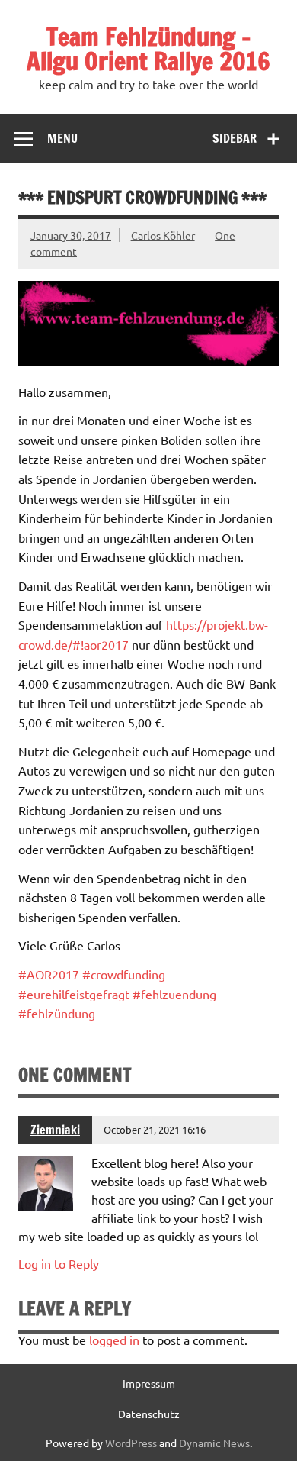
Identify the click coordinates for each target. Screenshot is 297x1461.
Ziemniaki (55, 1129)
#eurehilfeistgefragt (73, 993)
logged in (114, 1339)
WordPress (131, 1443)
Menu (62, 138)
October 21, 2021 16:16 (155, 1129)
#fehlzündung (56, 1013)
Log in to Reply (58, 1263)
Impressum (149, 1383)
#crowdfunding (123, 974)
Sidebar (234, 138)
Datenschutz (149, 1413)
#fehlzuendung (174, 993)
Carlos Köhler (163, 235)
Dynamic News (214, 1443)
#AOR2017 (48, 974)
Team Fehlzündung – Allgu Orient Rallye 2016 (148, 49)
